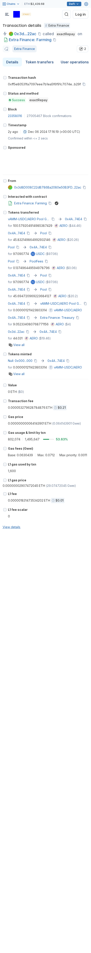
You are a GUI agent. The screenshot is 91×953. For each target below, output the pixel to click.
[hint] (5, 77)
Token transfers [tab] (39, 62)
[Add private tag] (6, 48)
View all (19, 345)
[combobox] (25, 132)
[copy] (40, 34)
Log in (80, 14)
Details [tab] (12, 62)
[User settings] (86, 4)
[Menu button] (7, 14)
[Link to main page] (16, 14)
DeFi (72, 3)
